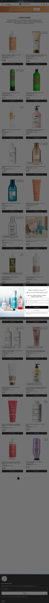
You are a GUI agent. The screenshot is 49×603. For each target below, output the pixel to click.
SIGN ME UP (37, 307)
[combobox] (27, 301)
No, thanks (36, 310)
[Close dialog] (47, 287)
